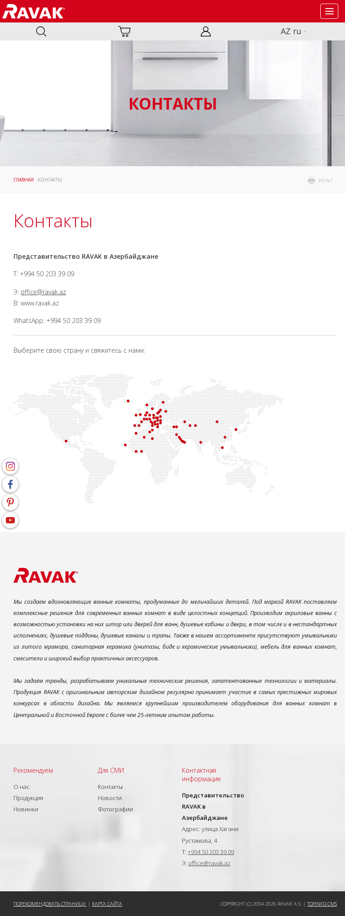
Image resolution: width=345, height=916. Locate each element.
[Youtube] (10, 520)
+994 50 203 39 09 (211, 852)
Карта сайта (107, 903)
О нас (21, 787)
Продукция (28, 798)
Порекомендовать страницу (50, 903)
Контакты (110, 787)
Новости (110, 798)
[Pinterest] (10, 502)
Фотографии (115, 809)
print (325, 180)
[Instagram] (10, 466)
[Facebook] (10, 484)
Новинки (25, 809)
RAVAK (33, 11)
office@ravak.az (43, 292)
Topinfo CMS (322, 903)
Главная (23, 180)
